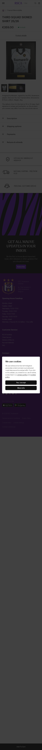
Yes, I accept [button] (21, 382)
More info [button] (21, 388)
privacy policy (22, 375)
